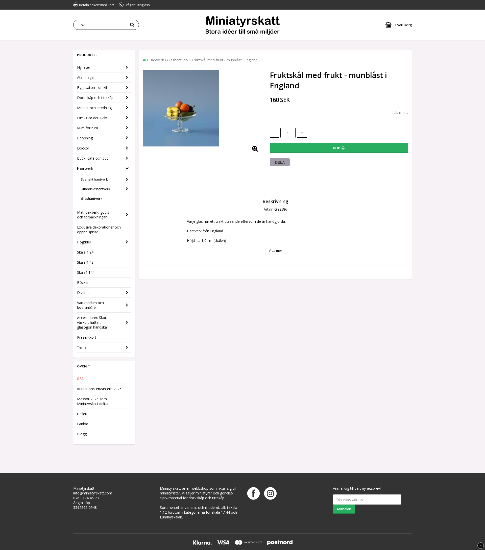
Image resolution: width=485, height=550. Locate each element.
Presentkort (86, 337)
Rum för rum (87, 128)
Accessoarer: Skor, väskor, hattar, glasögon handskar (92, 322)
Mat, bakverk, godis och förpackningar (93, 214)
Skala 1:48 (85, 262)
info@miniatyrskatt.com (92, 493)
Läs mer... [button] (400, 112)
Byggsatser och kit (92, 87)
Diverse (83, 292)
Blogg (82, 434)
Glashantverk (91, 198)
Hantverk (85, 168)
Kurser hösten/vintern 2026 (99, 388)
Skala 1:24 (85, 252)
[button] (398, 24)
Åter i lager (86, 77)
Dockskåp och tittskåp (95, 97)
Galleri (82, 413)
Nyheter (83, 67)
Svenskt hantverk (94, 179)
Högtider (84, 242)
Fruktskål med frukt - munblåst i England (224, 60)
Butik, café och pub (93, 158)
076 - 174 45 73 (86, 497)
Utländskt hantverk (95, 189)
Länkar (82, 423)
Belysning (85, 138)
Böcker (83, 282)
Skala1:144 (85, 272)
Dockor (83, 148)
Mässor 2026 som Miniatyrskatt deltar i (93, 401)
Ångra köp (81, 502)
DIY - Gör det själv (92, 117)
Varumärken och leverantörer (90, 305)
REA (80, 378)
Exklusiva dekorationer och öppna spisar (99, 229)
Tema (82, 347)
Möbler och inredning (94, 107)
